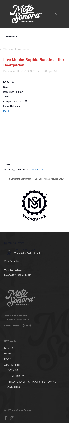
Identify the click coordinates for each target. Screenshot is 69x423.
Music (6, 110)
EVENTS (12, 370)
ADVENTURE (12, 365)
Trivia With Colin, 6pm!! (27, 253)
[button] (63, 14)
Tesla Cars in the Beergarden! (18, 178)
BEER (7, 353)
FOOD (8, 359)
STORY (8, 347)
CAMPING (13, 387)
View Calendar (11, 261)
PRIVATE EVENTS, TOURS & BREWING (31, 381)
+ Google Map (37, 169)
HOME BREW (15, 376)
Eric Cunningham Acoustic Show (49, 178)
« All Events (10, 36)
